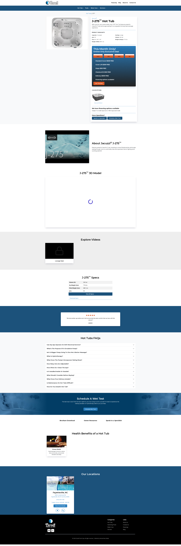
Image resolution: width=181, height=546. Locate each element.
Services (109, 529)
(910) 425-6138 (60, 499)
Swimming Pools (111, 525)
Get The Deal (99, 83)
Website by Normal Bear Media (101, 538)
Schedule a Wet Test (115, 118)
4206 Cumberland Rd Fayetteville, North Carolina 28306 (60, 495)
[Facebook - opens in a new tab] (49, 530)
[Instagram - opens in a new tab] (52, 530)
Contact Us (132, 2)
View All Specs (90, 294)
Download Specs (74, 298)
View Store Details (60, 506)
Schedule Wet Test (90, 409)
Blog (119, 2)
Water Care (110, 527)
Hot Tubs (88, 13)
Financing (114, 2)
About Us (125, 2)
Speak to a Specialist (99, 118)
